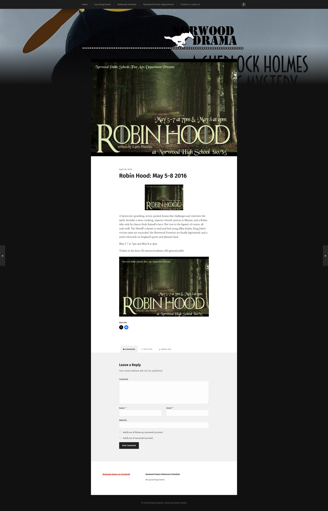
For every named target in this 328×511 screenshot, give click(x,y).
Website (123, 420)
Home (85, 4)
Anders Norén (180, 503)
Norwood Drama (155, 503)
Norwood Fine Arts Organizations (158, 4)
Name (122, 408)
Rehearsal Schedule (127, 4)
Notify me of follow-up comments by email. (143, 432)
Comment (123, 379)
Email (169, 408)
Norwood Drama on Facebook (116, 474)
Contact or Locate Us (190, 4)
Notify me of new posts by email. (138, 438)
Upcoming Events (102, 4)
